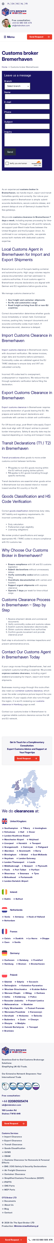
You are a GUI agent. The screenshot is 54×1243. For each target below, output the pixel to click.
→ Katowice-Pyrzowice (31, 985)
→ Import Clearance (12, 1137)
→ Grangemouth (10, 847)
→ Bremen (21, 964)
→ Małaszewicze (10, 1004)
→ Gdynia (19, 982)
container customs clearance (29, 691)
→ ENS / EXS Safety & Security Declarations (24, 1166)
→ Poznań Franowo (34, 1008)
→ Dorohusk (8, 1016)
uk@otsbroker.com (21, 25)
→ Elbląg (27, 993)
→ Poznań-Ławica (35, 1000)
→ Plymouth (41, 866)
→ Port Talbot (19, 870)
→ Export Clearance (12, 1140)
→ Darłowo (39, 993)
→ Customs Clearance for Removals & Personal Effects (25, 1161)
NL (22, 4)
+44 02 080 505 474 (22, 23)
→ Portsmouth (25, 877)
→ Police (32, 997)
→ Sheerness (8, 873)
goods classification (19, 511)
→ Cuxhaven (8, 960)
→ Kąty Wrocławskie (12, 1008)
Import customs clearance (14, 350)
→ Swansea (23, 873)
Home (4, 67)
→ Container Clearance (13, 1174)
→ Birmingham (9, 854)
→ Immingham (40, 828)
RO (17, 4)
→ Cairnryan (27, 847)
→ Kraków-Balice (38, 989)
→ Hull (21, 832)
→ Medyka (20, 1023)
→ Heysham (8, 858)
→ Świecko (36, 1016)
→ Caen (6, 942)
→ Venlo (6, 917)
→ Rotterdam (8, 920)
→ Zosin (22, 1019)
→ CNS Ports (8, 1186)
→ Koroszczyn (35, 1012)
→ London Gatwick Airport (15, 881)
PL (9, 4)
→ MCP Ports (8, 1189)
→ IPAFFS (6, 1182)
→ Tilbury (25, 828)
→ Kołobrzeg (19, 997)
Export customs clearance (14, 407)
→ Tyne (35, 873)
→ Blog (5, 1209)
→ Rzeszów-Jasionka (12, 1000)
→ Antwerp (18, 917)
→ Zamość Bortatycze (13, 1027)
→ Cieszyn (33, 1019)
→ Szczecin (32, 982)
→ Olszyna (7, 1023)
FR (26, 4)
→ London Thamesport (13, 862)
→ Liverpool (8, 843)
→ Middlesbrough (10, 866)
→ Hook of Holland (35, 917)
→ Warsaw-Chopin (11, 993)
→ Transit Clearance (12, 1144)
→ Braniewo (8, 1031)
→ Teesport (35, 843)
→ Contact (7, 1212)
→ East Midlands (39, 854)
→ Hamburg (7, 964)
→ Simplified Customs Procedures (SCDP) (23, 1178)
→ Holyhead (33, 839)
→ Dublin (6, 899)
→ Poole (6, 870)
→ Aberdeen (8, 851)
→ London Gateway (26, 858)
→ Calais (6, 938)
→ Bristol (23, 854)
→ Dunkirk (18, 938)
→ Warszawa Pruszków (13, 1012)
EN (13, 4)
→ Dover (31, 832)
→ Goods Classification (13, 1148)
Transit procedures (10, 457)
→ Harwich (21, 843)
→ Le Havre (31, 938)
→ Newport (27, 866)
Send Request (36, 37)
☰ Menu (9, 37)
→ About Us (8, 1205)
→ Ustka (6, 997)
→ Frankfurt (37, 960)
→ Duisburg (22, 960)
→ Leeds (31, 862)
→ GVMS (6, 1152)
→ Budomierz (8, 1019)
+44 (15, 1101)
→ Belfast (18, 899)
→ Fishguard (42, 847)
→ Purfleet (34, 870)
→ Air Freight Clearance (14, 1170)
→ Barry (37, 851)
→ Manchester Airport (13, 839)
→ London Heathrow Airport (16, 836)
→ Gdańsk (7, 982)
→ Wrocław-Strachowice (14, 989)
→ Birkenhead (9, 877)
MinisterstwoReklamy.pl (26, 1226)
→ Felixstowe (8, 832)
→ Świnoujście (9, 985)
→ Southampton (10, 828)
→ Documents (9, 1201)
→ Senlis (16, 942)
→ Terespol (32, 1027)
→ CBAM (6, 1156)
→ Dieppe (44, 938)
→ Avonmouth (24, 851)
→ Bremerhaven (37, 964)
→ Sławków (27, 1004)
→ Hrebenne (22, 1016)
